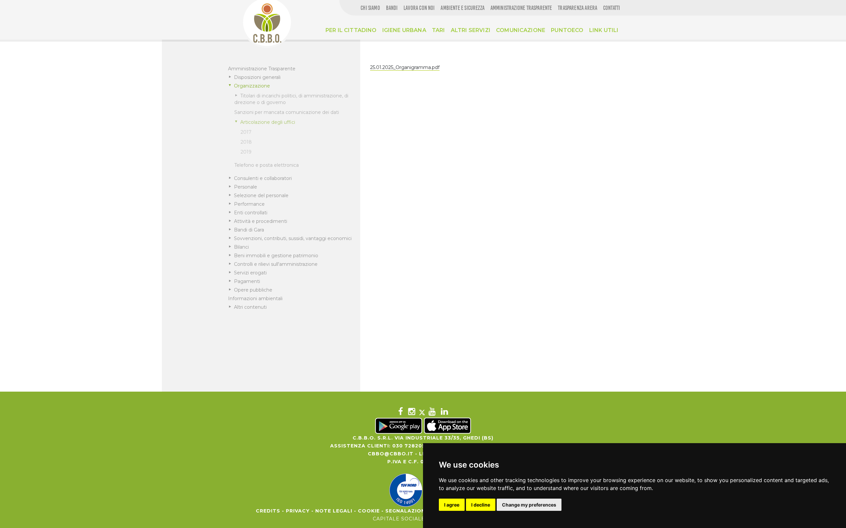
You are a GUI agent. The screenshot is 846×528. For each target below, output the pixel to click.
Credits (268, 511)
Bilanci (241, 247)
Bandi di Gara (249, 230)
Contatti (611, 8)
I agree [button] (451, 505)
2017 (246, 132)
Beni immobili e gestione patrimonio (276, 256)
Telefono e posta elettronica (266, 165)
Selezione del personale (261, 195)
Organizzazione (252, 86)
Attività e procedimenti (260, 221)
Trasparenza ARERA (577, 8)
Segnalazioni (406, 511)
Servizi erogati (250, 273)
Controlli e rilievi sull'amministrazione (276, 264)
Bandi (392, 8)
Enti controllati (250, 213)
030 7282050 (410, 446)
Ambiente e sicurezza (462, 8)
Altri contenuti (250, 307)
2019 (246, 152)
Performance (249, 204)
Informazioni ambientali (255, 298)
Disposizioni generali (257, 77)
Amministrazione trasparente (521, 8)
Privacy (298, 511)
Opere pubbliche (253, 290)
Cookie (369, 511)
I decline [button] (480, 505)
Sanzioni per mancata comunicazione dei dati (286, 112)
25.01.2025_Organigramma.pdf (405, 67)
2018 (246, 142)
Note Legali (333, 511)
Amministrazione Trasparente (261, 69)
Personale (245, 187)
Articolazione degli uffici (267, 122)
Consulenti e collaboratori (263, 178)
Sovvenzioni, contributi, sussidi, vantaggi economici (293, 238)
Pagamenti (247, 281)
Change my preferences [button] (529, 505)
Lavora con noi (419, 8)
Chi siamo (370, 8)
